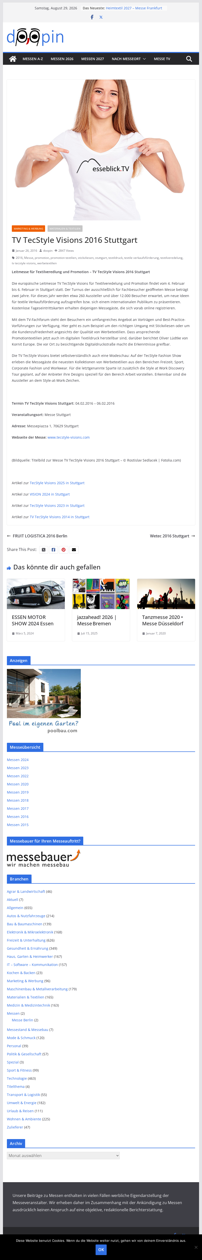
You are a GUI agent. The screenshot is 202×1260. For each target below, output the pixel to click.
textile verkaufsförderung (141, 258)
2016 (19, 258)
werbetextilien (47, 263)
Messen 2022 (18, 776)
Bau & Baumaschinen (24, 924)
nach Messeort (126, 58)
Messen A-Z (33, 58)
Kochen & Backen (21, 972)
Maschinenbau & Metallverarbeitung (37, 989)
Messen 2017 (18, 808)
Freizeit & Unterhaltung (26, 940)
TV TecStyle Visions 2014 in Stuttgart (59, 516)
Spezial (13, 1062)
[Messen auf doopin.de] (13, 59)
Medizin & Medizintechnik (28, 1005)
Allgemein (15, 907)
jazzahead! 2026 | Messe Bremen (97, 620)
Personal (14, 1046)
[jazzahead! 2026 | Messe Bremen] (101, 582)
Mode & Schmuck (21, 1037)
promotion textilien (63, 258)
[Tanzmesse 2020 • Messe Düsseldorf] (166, 582)
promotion (42, 258)
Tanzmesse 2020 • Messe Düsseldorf (162, 620)
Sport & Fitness (19, 1070)
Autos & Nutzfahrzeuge (26, 915)
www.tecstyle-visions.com (69, 437)
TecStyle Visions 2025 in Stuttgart (57, 483)
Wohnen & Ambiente (24, 1119)
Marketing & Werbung (28, 228)
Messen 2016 (18, 816)
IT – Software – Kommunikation (32, 964)
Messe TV (162, 58)
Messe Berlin (22, 1020)
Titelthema (16, 1086)
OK (101, 1249)
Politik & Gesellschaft (24, 1054)
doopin (47, 251)
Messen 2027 (92, 58)
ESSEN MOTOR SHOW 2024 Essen (32, 620)
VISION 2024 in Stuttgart (50, 494)
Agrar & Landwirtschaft (26, 891)
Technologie (17, 1078)
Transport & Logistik (23, 1094)
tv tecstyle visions (24, 263)
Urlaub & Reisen (20, 1111)
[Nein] (195, 1247)
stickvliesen (86, 258)
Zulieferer (15, 1127)
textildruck (115, 258)
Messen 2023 (18, 767)
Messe (28, 258)
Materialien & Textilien (65, 228)
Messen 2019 (18, 792)
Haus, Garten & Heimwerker (30, 956)
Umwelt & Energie (21, 1102)
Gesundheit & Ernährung (27, 948)
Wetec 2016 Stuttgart (169, 536)
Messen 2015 (18, 824)
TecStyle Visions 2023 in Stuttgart (57, 505)
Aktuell (12, 899)
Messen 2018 (18, 800)
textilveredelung (171, 258)
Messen (13, 1013)
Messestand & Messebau (27, 1029)
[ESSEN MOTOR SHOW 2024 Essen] (36, 582)
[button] (143, 58)
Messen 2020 (18, 784)
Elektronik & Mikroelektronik (30, 932)
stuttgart (101, 258)
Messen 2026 (62, 58)
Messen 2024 (18, 759)
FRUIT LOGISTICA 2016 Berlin (40, 536)
